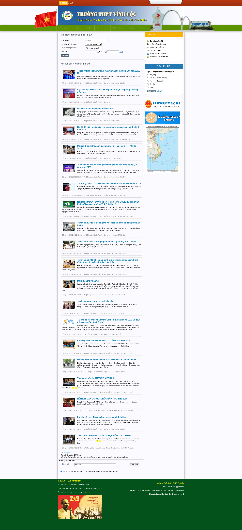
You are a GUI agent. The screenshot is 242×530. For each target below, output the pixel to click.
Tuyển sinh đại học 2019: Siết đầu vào (95, 301)
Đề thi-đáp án (118, 28)
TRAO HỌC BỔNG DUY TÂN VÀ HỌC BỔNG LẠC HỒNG (104, 436)
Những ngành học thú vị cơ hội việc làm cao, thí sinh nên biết (106, 360)
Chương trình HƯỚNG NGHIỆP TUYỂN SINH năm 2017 (103, 341)
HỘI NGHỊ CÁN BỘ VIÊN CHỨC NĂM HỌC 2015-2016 (102, 399)
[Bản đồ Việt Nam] (162, 172)
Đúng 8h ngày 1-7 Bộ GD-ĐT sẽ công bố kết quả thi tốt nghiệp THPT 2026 (97, 3)
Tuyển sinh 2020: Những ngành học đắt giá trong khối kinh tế (106, 241)
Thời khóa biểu (102, 28)
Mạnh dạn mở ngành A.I (88, 281)
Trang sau (67, 453)
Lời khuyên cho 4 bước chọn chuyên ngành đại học (102, 417)
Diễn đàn (142, 28)
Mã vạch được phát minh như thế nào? (96, 109)
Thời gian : (64, 51)
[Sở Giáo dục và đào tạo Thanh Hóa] (162, 123)
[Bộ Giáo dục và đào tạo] (162, 110)
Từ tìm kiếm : (65, 40)
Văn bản (89, 28)
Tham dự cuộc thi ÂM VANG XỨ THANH (96, 378)
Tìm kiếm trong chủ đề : (69, 48)
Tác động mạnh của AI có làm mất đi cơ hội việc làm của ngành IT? (109, 183)
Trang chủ (64, 28)
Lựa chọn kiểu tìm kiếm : (69, 44)
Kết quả (159, 91)
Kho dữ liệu (76, 28)
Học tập (131, 28)
